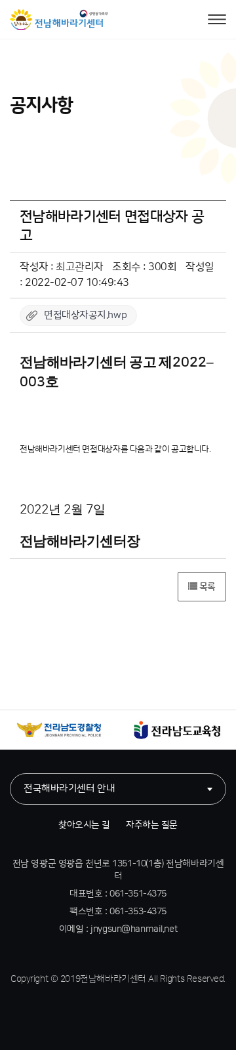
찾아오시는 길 (84, 825)
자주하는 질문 (152, 825)
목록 (206, 587)
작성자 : (62, 267)
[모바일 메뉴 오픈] (217, 19)
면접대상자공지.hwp (85, 315)
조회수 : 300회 (144, 267)
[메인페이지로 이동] (59, 19)
